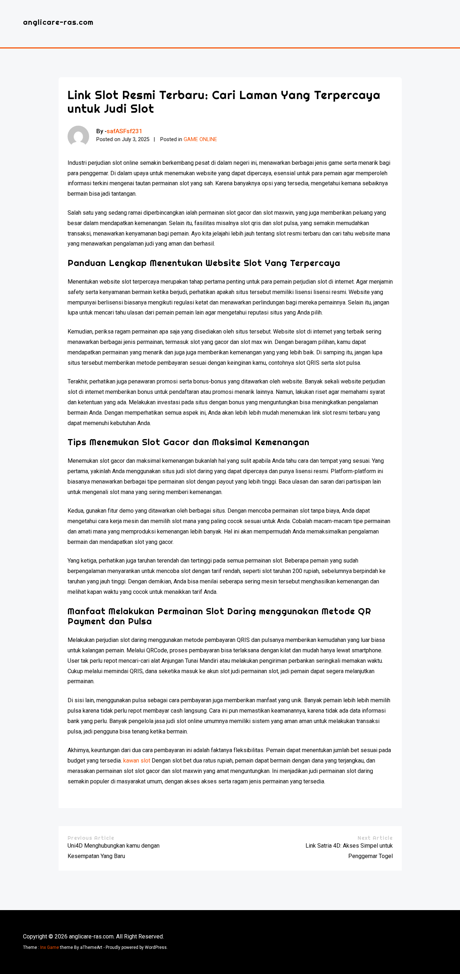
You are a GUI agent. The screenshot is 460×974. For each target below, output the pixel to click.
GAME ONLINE (200, 139)
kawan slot (136, 760)
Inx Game (49, 947)
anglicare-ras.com (58, 22)
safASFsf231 (125, 131)
